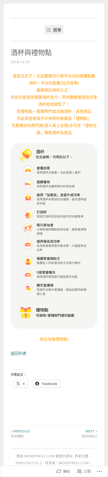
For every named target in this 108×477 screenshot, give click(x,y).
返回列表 (18, 353)
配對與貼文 (89, 433)
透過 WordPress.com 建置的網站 (45, 456)
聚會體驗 (20, 433)
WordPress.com (74, 463)
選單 (56, 30)
